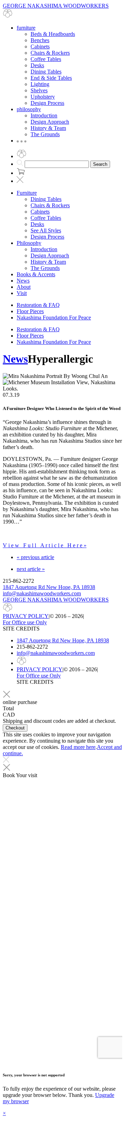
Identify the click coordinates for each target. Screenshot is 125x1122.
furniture (26, 28)
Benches (40, 40)
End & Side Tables (51, 78)
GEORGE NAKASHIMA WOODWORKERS (56, 600)
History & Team (48, 128)
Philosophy (29, 243)
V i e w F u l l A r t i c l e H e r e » (44, 545)
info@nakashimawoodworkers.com (42, 593)
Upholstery (43, 97)
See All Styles (46, 230)
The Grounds (45, 134)
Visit (22, 293)
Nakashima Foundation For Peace (54, 317)
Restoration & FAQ (38, 305)
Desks (37, 65)
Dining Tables (46, 72)
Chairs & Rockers (50, 53)
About (24, 287)
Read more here (78, 747)
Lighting (40, 84)
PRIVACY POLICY (26, 616)
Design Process (47, 103)
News (23, 281)
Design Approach (50, 122)
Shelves (39, 90)
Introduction (44, 115)
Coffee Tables (46, 59)
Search (100, 164)
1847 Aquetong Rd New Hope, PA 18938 (49, 587)
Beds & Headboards (53, 34)
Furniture (27, 193)
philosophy (29, 109)
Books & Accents (36, 274)
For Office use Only (25, 622)
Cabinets (40, 46)
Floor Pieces (30, 311)
